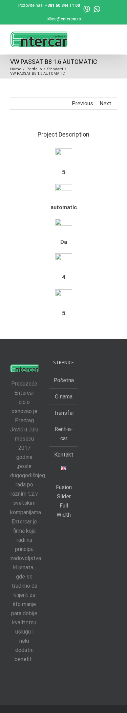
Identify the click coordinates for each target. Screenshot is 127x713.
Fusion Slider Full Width (64, 501)
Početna (64, 380)
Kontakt (63, 454)
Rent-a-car (64, 434)
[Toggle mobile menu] (114, 36)
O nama (63, 396)
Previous (82, 103)
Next (105, 103)
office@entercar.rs (63, 19)
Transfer (64, 413)
